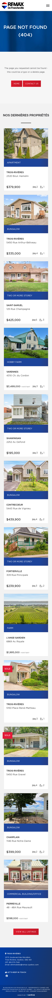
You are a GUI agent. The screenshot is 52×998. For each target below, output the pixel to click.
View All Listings (26, 932)
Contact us (31, 84)
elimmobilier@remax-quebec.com (24, 965)
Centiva (31, 995)
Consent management (38, 991)
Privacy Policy (11, 991)
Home (17, 84)
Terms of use (23, 991)
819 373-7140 (14, 962)
